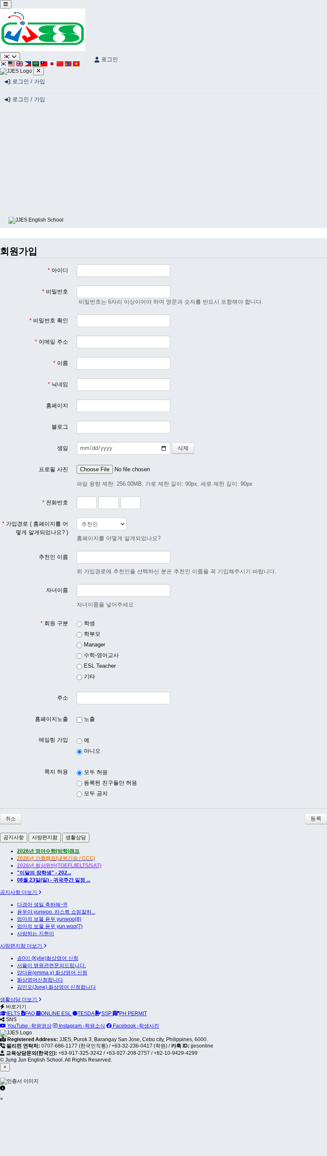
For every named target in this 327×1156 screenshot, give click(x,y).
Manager (93, 644)
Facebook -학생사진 (135, 1026)
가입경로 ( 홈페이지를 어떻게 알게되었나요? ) (35, 528)
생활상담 (76, 837)
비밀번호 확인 (48, 320)
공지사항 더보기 (19, 892)
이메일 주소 (51, 342)
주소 (62, 698)
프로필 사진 (53, 469)
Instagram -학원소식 (81, 1026)
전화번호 (55, 502)
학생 (88, 623)
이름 (60, 363)
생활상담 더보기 (19, 999)
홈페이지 (57, 405)
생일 (62, 448)
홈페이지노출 (51, 719)
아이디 (58, 270)
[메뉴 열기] (5, 4)
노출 (88, 719)
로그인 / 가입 (28, 81)
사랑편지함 (44, 837)
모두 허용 (95, 772)
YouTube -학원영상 (29, 1026)
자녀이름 (57, 590)
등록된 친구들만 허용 (109, 783)
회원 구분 (54, 623)
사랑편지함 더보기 (21, 946)
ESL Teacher (99, 666)
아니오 (91, 751)
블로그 (60, 427)
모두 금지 (95, 793)
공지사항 (13, 837)
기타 (88, 676)
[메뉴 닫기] (38, 71)
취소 (11, 819)
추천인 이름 (53, 557)
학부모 (91, 634)
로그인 (109, 59)
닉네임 (58, 384)
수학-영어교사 (100, 655)
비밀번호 (55, 291)
